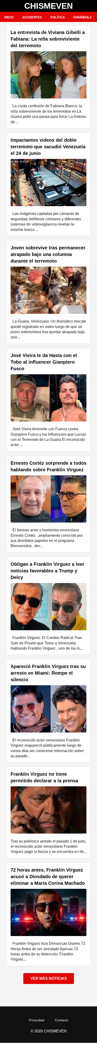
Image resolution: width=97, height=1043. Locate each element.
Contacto (61, 1020)
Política (57, 17)
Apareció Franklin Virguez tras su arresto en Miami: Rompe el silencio (48, 673)
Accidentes (32, 17)
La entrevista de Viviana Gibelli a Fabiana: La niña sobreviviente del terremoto (48, 39)
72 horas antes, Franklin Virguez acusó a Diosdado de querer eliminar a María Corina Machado (48, 876)
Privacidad (36, 1020)
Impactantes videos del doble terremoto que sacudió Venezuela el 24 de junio (48, 146)
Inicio (9, 17)
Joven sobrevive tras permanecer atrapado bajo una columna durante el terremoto (48, 254)
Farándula (82, 17)
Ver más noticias (48, 978)
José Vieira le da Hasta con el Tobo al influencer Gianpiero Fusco (44, 362)
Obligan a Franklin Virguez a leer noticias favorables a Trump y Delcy (47, 571)
